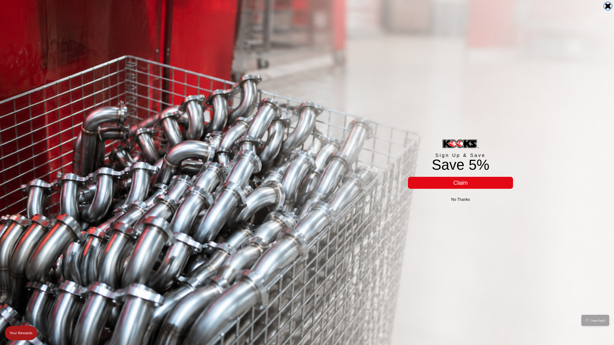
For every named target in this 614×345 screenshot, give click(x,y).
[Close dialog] (608, 6)
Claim (460, 182)
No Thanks (460, 199)
